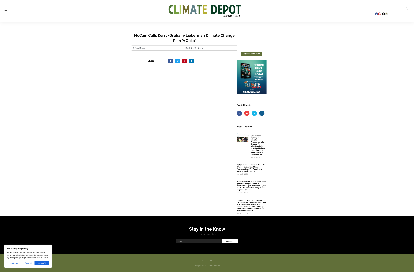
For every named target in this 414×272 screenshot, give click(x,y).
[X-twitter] (383, 13)
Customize (14, 263)
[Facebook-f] (239, 113)
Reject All (28, 263)
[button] (5, 11)
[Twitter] (254, 113)
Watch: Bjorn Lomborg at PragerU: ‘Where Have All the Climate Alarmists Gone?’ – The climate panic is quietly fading (251, 168)
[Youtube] (379, 13)
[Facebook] (376, 13)
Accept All (42, 263)
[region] (28, 256)
